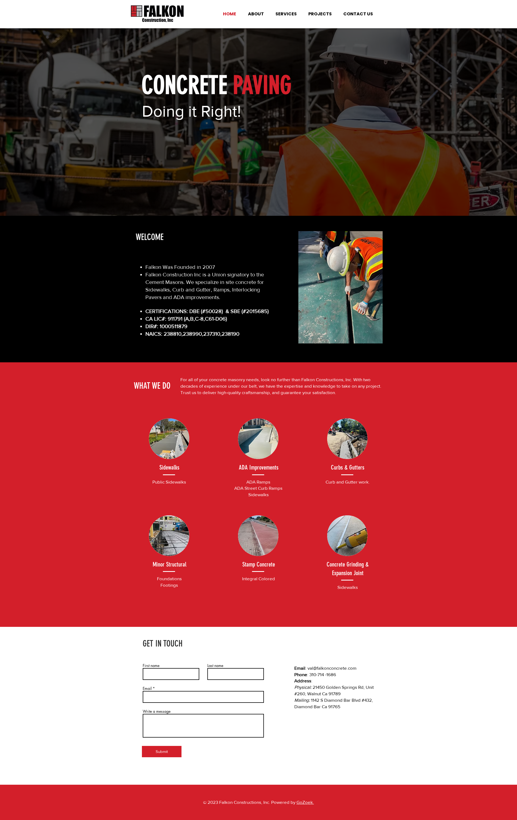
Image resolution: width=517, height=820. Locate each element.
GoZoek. (305, 802)
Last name (215, 666)
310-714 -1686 (322, 674)
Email (147, 688)
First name (151, 666)
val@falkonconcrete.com (332, 667)
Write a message (156, 711)
